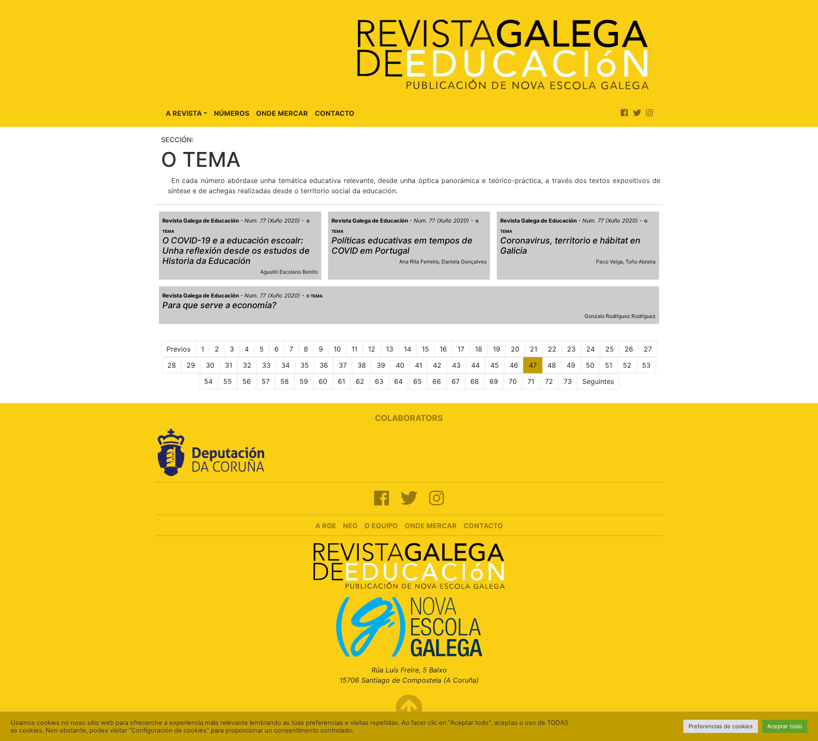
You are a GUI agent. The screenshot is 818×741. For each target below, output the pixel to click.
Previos (178, 349)
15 (425, 349)
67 (456, 381)
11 (354, 349)
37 (343, 365)
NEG (350, 525)
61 (341, 381)
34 (285, 365)
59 (304, 381)
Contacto (334, 113)
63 (379, 381)
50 (590, 365)
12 (371, 349)
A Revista (184, 113)
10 (337, 349)
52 (627, 365)
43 (456, 365)
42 (437, 365)
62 (360, 381)
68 (474, 381)
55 (227, 381)
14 (407, 349)
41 (418, 365)
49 (571, 365)
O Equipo (381, 525)
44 (475, 365)
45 (494, 365)
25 (609, 349)
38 (361, 365)
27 (648, 349)
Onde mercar (431, 525)
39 (381, 365)
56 (246, 381)
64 (398, 381)
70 (513, 381)
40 (400, 365)
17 (461, 349)
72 (549, 381)
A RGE (325, 525)
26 (629, 349)
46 (514, 365)
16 (443, 349)
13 (389, 349)
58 (284, 381)
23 (571, 349)
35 (304, 365)
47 (533, 365)
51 (608, 365)
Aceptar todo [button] (784, 726)
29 (191, 365)
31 (228, 365)
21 (533, 349)
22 (552, 349)
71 (530, 381)
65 (417, 381)
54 (208, 381)
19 (496, 349)
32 (247, 365)
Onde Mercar (282, 113)
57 (266, 381)
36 (324, 365)
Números (231, 113)
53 (646, 365)
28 (171, 365)
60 (323, 381)
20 (515, 349)
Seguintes (598, 381)
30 (210, 365)
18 (478, 349)
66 (436, 381)
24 (590, 349)
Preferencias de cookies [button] (720, 726)
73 (568, 381)
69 (494, 381)
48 (551, 365)
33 (266, 365)
